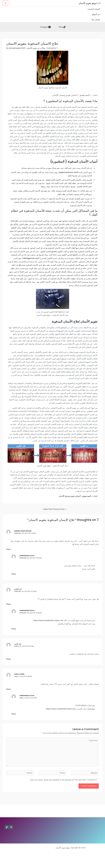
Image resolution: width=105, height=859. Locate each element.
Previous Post (59, 509)
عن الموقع (96, 14)
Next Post (47, 509)
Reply (8, 549)
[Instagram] (11, 827)
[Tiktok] (7, 827)
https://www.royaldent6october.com (48, 620)
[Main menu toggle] (5, 3)
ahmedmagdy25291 (26, 556)
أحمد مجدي (84, 95)
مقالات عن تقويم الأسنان (36, 48)
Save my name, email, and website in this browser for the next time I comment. (62, 780)
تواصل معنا (96, 20)
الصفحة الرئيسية (94, 9)
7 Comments (52, 48)
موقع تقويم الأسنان (87, 3)
